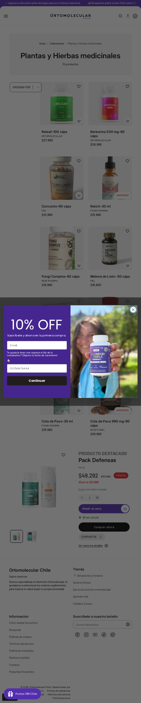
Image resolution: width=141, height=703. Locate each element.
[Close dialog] (133, 310)
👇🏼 (8, 361)
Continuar (37, 381)
